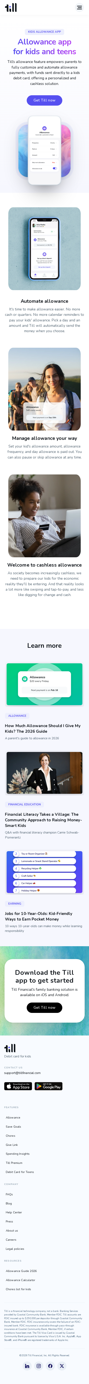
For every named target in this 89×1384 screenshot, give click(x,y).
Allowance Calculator (20, 1280)
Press (9, 1222)
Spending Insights (18, 1154)
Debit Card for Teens (20, 1172)
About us (12, 1231)
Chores (10, 1136)
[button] (79, 7)
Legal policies (15, 1249)
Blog (9, 1203)
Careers (11, 1240)
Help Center (14, 1212)
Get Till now (45, 100)
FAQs (9, 1194)
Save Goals (13, 1127)
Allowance (13, 1118)
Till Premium (14, 1163)
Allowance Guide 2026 (21, 1271)
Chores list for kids (18, 1289)
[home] (11, 7)
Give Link (12, 1145)
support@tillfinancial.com (22, 1073)
